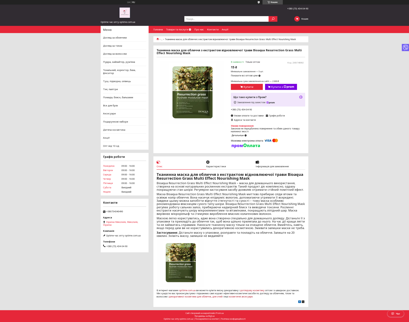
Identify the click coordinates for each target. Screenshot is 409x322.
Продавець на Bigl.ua (205, 316)
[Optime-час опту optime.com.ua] (124, 12)
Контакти (213, 29)
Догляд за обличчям (115, 37)
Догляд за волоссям (115, 53)
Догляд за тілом (112, 45)
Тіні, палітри (110, 89)
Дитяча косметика (114, 129)
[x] (303, 302)
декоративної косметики (182, 296)
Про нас (199, 29)
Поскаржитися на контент (207, 319)
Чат (398, 313)
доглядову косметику (252, 290)
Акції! (225, 29)
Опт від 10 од (111, 145)
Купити (248, 87)
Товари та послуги (177, 29)
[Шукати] (273, 19)
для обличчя (204, 296)
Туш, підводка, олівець (117, 81)
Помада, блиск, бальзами (118, 97)
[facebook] (299, 302)
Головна (158, 29)
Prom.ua (220, 313)
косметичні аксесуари (241, 296)
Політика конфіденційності (233, 319)
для (214, 296)
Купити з (277, 87)
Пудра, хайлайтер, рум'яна (119, 61)
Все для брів (110, 105)
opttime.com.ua (187, 290)
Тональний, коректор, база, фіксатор (119, 71)
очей (219, 296)
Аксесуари (109, 113)
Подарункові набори (115, 121)
